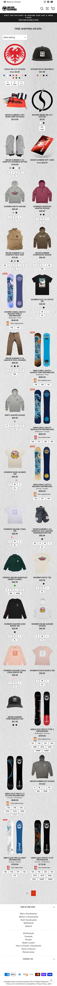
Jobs (49, 984)
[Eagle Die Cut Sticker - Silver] (13, 75)
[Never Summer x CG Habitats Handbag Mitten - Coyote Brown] (19, 168)
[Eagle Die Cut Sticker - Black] (26, 75)
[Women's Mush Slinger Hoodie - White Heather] (42, 632)
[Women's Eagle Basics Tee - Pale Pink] (42, 677)
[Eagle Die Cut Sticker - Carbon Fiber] (16, 78)
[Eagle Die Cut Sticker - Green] (19, 78)
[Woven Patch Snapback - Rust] (38, 75)
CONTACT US (28, 959)
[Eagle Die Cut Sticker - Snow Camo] (10, 78)
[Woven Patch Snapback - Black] (44, 75)
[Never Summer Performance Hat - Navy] (16, 725)
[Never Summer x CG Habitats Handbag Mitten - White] (16, 168)
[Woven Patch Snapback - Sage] (41, 75)
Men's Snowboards (28, 914)
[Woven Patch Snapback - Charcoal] (47, 75)
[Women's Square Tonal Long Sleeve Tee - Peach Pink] (15, 678)
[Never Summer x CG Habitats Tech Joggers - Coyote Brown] (12, 366)
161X (42, 747)
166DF (50, 879)
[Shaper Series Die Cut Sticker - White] (41, 123)
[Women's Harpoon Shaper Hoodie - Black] (44, 215)
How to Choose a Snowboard (28, 946)
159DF (38, 751)
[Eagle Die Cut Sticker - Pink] (22, 75)
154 (39, 743)
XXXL (18, 593)
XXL (14, 269)
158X (35, 747)
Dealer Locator (28, 943)
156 (35, 385)
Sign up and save (28, 907)
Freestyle (28, 936)
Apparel (28, 926)
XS (8, 172)
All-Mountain (28, 933)
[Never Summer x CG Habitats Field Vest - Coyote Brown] (15, 261)
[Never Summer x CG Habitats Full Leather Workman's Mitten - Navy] (42, 539)
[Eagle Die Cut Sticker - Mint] (19, 75)
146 (11, 328)
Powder (28, 939)
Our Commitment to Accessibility (23, 984)
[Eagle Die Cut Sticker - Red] (16, 75)
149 (18, 328)
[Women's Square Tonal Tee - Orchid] (12, 537)
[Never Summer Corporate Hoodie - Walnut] (41, 261)
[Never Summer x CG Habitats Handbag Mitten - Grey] (10, 168)
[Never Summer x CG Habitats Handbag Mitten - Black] (13, 168)
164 (51, 872)
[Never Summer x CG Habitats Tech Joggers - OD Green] (18, 366)
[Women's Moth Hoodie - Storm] (13, 213)
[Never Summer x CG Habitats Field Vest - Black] (18, 261)
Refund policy (28, 952)
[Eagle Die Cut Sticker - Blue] (4, 75)
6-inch (14, 83)
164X (50, 747)
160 (48, 499)
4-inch (8, 83)
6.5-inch (42, 128)
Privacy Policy (41, 984)
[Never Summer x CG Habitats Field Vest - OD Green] (12, 261)
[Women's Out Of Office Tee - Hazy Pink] (41, 308)
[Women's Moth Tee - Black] (44, 584)
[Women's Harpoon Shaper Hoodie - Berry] (41, 215)
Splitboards (29, 923)
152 (8, 808)
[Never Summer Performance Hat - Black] (13, 725)
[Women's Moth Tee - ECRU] (41, 584)
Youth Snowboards (28, 920)
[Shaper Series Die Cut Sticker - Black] (44, 123)
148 (32, 442)
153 (35, 499)
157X (7, 811)
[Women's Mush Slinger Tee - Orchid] (16, 480)
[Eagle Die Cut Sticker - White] (7, 75)
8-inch (21, 83)
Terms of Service (28, 949)
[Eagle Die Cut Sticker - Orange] (13, 78)
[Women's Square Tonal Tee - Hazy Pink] (15, 537)
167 (14, 875)
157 (42, 499)
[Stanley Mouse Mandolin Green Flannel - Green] (15, 586)
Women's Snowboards (28, 917)
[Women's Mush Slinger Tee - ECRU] (13, 480)
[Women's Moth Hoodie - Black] (16, 213)
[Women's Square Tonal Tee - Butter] (18, 537)
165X (22, 811)
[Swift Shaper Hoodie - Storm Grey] (15, 421)
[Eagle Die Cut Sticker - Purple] (10, 75)
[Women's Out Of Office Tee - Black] (44, 308)
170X (34, 879)
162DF (46, 751)
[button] (23, 2)
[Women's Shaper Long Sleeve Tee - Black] (15, 632)
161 (48, 385)
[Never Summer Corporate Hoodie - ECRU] (44, 261)
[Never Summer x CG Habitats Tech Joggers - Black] (15, 366)
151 (39, 442)
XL (15, 176)
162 (24, 872)
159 (42, 385)
